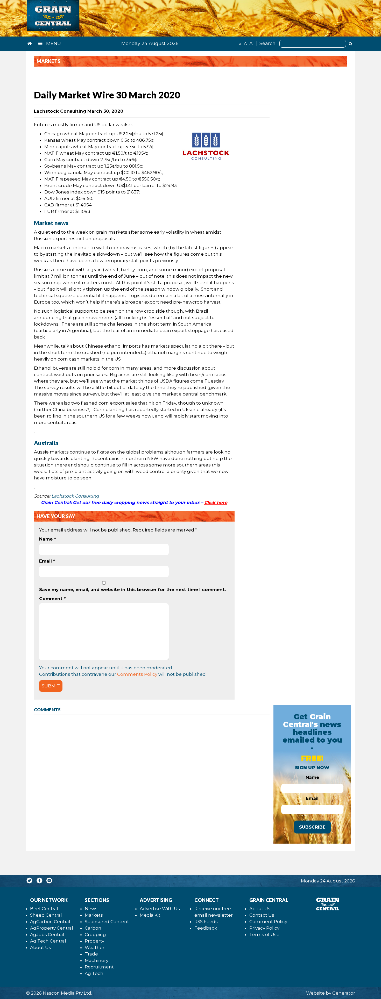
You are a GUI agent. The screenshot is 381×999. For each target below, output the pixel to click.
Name (47, 539)
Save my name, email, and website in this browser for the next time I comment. (132, 589)
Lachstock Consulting (75, 496)
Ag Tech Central (48, 941)
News (91, 908)
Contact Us (261, 915)
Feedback (205, 928)
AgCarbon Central (50, 921)
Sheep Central (46, 915)
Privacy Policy (264, 928)
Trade (91, 954)
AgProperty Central (51, 928)
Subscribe (312, 827)
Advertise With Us (160, 908)
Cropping (95, 934)
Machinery (96, 960)
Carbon (93, 928)
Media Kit (150, 915)
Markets (94, 915)
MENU (53, 43)
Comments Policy (137, 674)
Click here (215, 502)
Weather (94, 947)
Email (47, 561)
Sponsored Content (107, 921)
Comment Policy (268, 921)
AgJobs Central (47, 934)
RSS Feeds (206, 921)
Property (94, 941)
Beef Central (44, 908)
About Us (40, 947)
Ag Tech (94, 973)
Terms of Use (264, 934)
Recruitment (99, 966)
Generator (343, 993)
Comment (52, 598)
